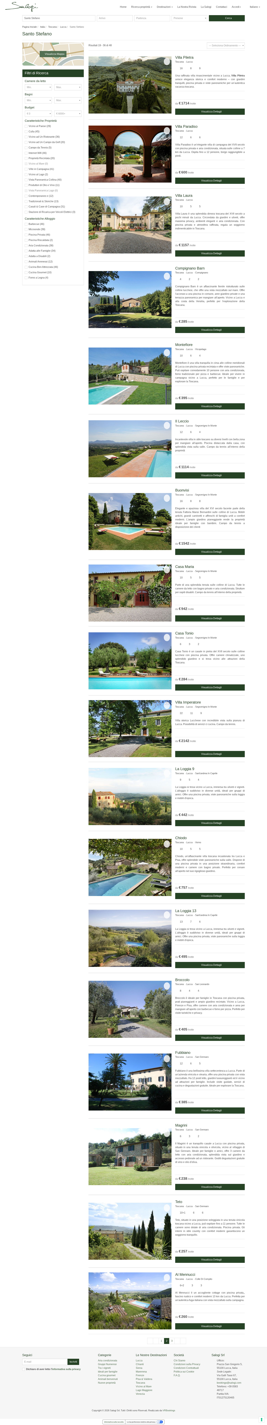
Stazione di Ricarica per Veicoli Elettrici (52, 212)
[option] (130, 84)
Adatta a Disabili (39, 256)
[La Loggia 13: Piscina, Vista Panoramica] (130, 938)
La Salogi (206, 7)
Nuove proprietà (107, 1382)
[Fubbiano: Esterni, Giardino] (130, 1082)
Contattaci (221, 7)
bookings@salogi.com (229, 1382)
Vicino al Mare (38, 163)
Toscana (179, 61)
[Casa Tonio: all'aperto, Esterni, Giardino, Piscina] (130, 660)
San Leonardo (202, 984)
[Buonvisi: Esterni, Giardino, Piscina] (130, 521)
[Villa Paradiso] (130, 154)
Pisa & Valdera (144, 1379)
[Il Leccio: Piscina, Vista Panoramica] (130, 448)
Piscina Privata (39, 234)
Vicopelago (200, 349)
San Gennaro (202, 1057)
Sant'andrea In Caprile (206, 773)
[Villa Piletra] (130, 84)
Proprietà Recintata (42, 158)
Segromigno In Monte (206, 425)
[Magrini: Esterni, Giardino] (130, 1156)
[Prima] (150, 1341)
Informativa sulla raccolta (114, 1422)
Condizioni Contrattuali (186, 1368)
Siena (139, 1368)
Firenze (140, 1375)
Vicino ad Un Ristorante (44, 136)
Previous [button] (92, 84)
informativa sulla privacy (66, 1369)
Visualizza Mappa (54, 54)
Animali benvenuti (108, 1379)
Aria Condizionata (41, 245)
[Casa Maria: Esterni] (130, 593)
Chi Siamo (179, 1360)
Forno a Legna (38, 277)
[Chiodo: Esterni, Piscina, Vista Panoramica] (130, 867)
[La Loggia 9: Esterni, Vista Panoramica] (130, 796)
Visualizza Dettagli (211, 111)
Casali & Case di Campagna (47, 206)
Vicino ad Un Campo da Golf (47, 142)
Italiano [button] (254, 7)
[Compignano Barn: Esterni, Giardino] (130, 299)
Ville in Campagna (41, 169)
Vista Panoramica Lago (43, 190)
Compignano (201, 272)
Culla (34, 131)
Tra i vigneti (104, 1368)
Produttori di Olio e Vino (44, 185)
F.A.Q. (177, 1375)
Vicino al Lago (38, 174)
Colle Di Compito (203, 1279)
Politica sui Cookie (184, 1371)
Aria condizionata (107, 1360)
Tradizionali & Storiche (43, 201)
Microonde (37, 229)
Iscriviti (73, 1361)
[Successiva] (177, 1341)
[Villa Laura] (130, 224)
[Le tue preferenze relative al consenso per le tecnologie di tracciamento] (262, 1420)
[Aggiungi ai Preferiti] (167, 61)
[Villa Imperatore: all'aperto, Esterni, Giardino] (130, 728)
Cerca (228, 18)
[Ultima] (183, 1341)
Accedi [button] (235, 7)
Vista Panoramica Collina (45, 179)
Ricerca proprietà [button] (141, 7)
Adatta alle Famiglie (42, 250)
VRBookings (169, 1410)
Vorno (198, 842)
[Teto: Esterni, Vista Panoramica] (130, 1231)
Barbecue (36, 224)
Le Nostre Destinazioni (151, 1355)
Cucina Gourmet (40, 272)
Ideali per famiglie (107, 1371)
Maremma (141, 1371)
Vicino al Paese (40, 126)
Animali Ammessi (41, 261)
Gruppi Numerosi (107, 1364)
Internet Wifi (38, 153)
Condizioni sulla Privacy (187, 1364)
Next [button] (168, 84)
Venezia (140, 1394)
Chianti (140, 1364)
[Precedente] (156, 1341)
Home (123, 7)
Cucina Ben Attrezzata (43, 267)
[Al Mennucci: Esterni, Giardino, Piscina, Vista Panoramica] (130, 1300)
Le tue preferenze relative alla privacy (141, 1422)
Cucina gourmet (106, 1375)
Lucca (189, 61)
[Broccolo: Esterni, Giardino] (130, 1009)
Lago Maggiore (144, 1390)
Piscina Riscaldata (41, 240)
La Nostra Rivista (186, 7)
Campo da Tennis (40, 147)
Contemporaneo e (41, 196)
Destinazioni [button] (164, 7)
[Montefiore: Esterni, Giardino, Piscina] (130, 376)
